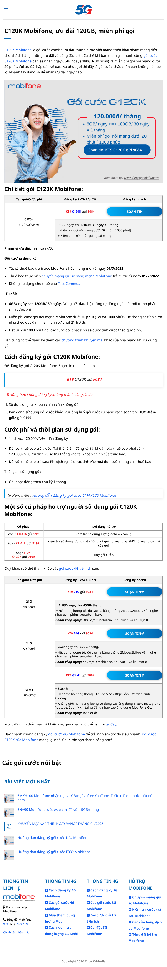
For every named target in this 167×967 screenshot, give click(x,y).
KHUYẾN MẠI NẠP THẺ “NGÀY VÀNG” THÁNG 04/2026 (60, 824)
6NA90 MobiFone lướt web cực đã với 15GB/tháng (58, 810)
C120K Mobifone (18, 49)
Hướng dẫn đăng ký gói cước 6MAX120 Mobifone (74, 495)
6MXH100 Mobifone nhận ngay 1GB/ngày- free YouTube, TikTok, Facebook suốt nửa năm (86, 798)
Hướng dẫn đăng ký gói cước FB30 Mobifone (54, 852)
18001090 (23, 924)
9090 (6, 924)
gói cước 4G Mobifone (66, 734)
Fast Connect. (69, 283)
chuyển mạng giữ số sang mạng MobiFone (76, 276)
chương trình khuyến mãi (82, 340)
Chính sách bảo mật (16, 932)
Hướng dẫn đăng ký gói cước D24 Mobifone (53, 838)
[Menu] (6, 9)
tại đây (110, 724)
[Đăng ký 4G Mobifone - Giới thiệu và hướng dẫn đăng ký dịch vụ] (83, 10)
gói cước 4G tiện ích (75, 568)
